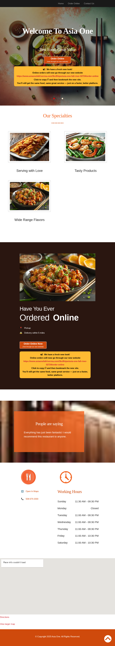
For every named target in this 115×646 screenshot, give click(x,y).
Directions (4, 617)
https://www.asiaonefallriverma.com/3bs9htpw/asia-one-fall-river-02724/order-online (57, 76)
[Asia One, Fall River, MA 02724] (57, 586)
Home (61, 3)
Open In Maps (32, 491)
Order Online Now (33, 345)
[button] (54, 98)
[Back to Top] (107, 638)
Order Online (74, 3)
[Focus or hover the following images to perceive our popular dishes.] (29, 149)
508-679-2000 (32, 499)
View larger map (7, 624)
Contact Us (89, 3)
